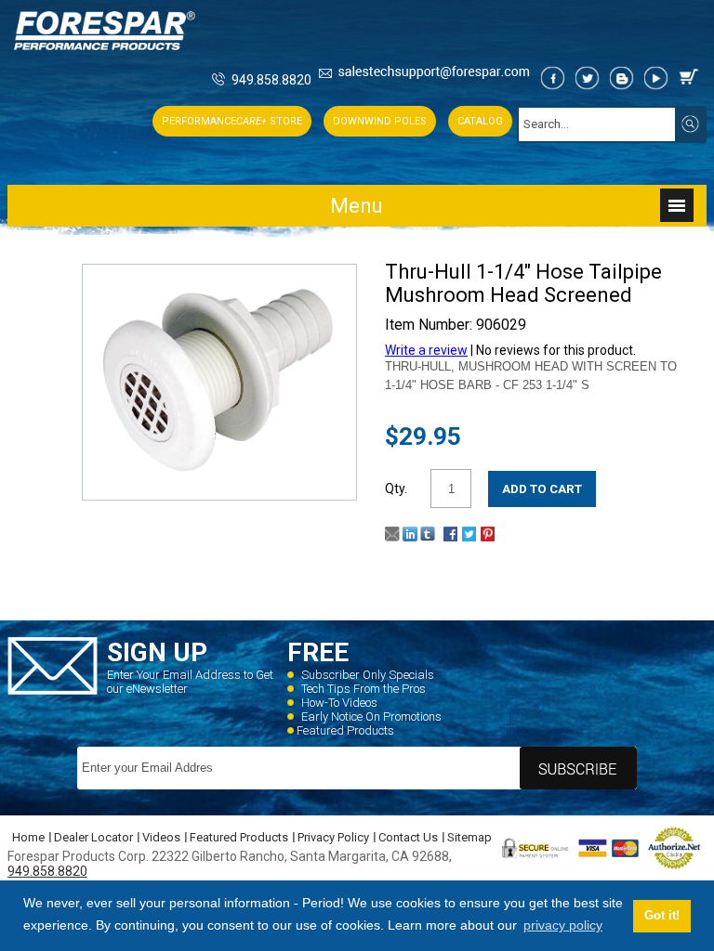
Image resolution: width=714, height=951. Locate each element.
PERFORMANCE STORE (232, 121)
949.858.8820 (271, 79)
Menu (356, 205)
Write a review (426, 350)
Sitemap (469, 837)
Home (28, 837)
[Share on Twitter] (469, 536)
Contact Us (408, 837)
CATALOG (480, 121)
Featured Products (345, 730)
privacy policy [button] (562, 925)
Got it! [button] (662, 915)
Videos (161, 837)
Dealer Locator (93, 837)
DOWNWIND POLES (380, 121)
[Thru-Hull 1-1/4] (220, 481)
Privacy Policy (333, 837)
